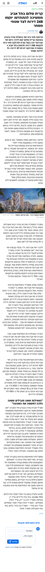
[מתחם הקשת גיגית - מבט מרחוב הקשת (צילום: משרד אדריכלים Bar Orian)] (22, 204)
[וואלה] (22, 3)
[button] (35, 3)
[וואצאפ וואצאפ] (8, 3)
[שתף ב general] (4, 3)
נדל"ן (41, 514)
